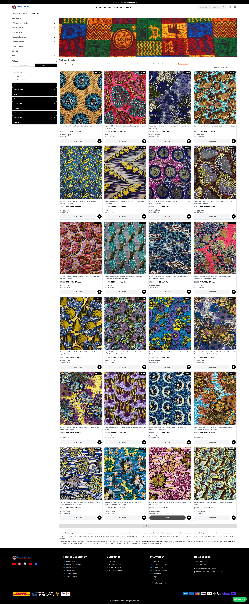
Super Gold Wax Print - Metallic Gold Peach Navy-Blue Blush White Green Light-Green (213, 278)
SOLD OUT (167, 518)
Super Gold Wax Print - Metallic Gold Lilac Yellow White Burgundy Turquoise (79, 428)
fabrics (87, 542)
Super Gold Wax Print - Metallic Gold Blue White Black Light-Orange (79, 353)
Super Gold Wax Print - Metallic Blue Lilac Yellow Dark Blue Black (169, 353)
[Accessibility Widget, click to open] (3, 599)
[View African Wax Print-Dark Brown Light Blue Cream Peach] (80, 97)
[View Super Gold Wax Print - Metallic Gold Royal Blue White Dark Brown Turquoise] (170, 398)
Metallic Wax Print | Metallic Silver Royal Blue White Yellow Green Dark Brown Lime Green (80, 503)
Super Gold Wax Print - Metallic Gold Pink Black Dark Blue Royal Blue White (169, 202)
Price (15, 85)
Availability (18, 72)
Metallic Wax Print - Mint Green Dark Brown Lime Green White (213, 503)
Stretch (16, 122)
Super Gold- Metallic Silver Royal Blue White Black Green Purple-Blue (169, 127)
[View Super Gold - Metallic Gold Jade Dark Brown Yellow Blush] (214, 97)
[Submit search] (224, 7)
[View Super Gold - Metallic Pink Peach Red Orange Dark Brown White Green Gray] (125, 97)
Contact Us (118, 7)
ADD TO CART (78, 141)
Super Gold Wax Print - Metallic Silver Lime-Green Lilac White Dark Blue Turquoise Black (124, 353)
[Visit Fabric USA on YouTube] (14, 564)
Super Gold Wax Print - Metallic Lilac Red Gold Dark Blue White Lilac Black (80, 278)
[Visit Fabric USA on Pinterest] (30, 564)
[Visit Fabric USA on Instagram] (19, 564)
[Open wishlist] (230, 7)
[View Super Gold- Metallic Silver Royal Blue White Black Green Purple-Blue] (170, 97)
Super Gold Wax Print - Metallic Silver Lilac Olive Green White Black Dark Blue (213, 202)
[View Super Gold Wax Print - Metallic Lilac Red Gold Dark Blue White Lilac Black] (80, 248)
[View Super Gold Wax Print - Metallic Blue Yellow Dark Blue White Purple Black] (80, 173)
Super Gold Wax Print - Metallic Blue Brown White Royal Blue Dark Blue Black (168, 278)
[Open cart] (235, 7)
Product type (18, 89)
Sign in (128, 7)
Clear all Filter (23, 65)
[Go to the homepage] (21, 7)
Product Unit (18, 117)
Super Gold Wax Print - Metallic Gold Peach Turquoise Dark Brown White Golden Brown (213, 428)
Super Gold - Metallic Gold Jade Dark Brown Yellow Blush (214, 126)
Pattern (16, 108)
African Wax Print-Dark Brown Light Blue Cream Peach (79, 126)
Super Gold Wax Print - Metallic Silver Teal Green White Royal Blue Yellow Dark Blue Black (124, 278)
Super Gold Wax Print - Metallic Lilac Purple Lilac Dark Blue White (125, 428)
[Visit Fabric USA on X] (25, 564)
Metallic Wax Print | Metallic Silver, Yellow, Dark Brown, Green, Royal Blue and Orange (123, 503)
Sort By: (216, 67)
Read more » (183, 64)
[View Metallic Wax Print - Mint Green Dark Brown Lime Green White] (214, 474)
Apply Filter (46, 65)
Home (98, 7)
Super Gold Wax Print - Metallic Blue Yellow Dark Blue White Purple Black (78, 202)
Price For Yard (19, 113)
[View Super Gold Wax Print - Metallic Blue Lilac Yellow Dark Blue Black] (170, 323)
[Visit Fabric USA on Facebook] (36, 564)
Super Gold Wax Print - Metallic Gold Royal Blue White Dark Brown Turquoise (168, 428)
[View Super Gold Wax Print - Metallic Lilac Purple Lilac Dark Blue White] (125, 398)
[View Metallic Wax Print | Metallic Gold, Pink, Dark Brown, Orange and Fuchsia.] (170, 474)
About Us (107, 7)
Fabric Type (18, 103)
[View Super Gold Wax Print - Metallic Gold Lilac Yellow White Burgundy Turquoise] (80, 398)
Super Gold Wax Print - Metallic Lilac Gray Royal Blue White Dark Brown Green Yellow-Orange (215, 353)
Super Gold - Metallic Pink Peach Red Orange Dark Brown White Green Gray (125, 127)
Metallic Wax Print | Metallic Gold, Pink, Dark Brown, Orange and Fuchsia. (170, 503)
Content (17, 99)
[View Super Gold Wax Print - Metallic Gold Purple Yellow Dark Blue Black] (125, 173)
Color (15, 94)
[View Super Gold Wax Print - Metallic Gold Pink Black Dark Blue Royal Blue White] (170, 173)
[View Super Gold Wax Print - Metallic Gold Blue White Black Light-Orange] (80, 323)
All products (23, 13)
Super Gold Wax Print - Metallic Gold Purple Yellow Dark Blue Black (124, 202)
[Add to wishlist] (99, 141)
